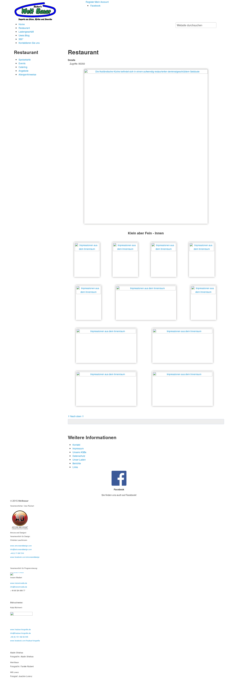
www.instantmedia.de (18, 583)
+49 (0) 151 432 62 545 (19, 637)
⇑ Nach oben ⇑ (76, 416)
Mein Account (102, 1)
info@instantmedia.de (18, 587)
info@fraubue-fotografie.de (20, 633)
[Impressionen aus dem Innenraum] (86, 259)
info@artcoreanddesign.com (21, 549)
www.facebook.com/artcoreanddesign (24, 557)
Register (90, 1)
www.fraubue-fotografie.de (20, 629)
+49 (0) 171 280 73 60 (17, 553)
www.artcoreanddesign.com (21, 545)
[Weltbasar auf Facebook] (119, 478)
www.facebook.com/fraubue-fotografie (25, 640)
